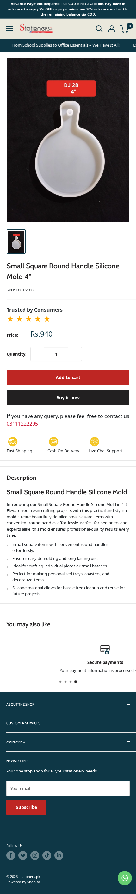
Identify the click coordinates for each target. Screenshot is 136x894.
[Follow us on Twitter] (22, 855)
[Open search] (99, 28)
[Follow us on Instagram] (34, 855)
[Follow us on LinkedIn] (58, 855)
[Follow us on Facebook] (10, 855)
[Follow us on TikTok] (46, 855)
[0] (124, 29)
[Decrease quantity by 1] (37, 354)
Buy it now (68, 398)
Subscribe (26, 807)
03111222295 (22, 423)
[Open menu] (9, 28)
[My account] (111, 28)
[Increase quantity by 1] (75, 354)
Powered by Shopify (23, 881)
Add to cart (68, 377)
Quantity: (17, 354)
